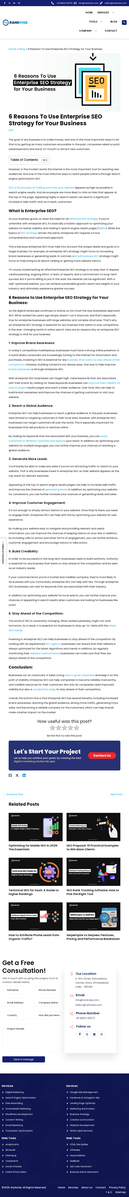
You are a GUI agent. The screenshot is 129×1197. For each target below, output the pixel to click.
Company (85, 30)
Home (89, 12)
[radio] (53, 728)
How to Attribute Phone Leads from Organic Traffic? (34, 937)
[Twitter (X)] (9, 3)
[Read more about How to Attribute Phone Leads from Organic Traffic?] (35, 916)
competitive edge (44, 689)
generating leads (56, 489)
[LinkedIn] (14, 3)
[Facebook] (4, 3)
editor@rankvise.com (89, 1005)
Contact (111, 30)
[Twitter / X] (17, 775)
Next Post (118, 794)
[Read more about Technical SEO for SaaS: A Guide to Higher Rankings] (35, 871)
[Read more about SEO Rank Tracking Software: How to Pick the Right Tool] (93, 871)
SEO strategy (29, 233)
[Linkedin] (24, 775)
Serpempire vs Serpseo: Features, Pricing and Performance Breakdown (93, 937)
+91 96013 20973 (85, 1018)
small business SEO (87, 256)
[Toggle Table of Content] (43, 160)
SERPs (102, 228)
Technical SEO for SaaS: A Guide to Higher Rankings (34, 892)
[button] (124, 22)
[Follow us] (71, 1026)
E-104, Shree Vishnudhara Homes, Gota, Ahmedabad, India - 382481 (92, 983)
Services (103, 12)
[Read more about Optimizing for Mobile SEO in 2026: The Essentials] (35, 827)
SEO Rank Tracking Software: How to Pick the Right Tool (93, 892)
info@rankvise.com (87, 1000)
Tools (93, 21)
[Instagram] (19, 3)
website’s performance (44, 653)
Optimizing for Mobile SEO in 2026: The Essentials (33, 847)
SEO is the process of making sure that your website (41, 187)
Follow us (83, 1026)
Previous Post (13, 794)
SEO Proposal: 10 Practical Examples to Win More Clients (93, 847)
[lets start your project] (64, 755)
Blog (113, 21)
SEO (11, 130)
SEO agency (53, 644)
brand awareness (20, 369)
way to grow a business (79, 675)
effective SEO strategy (84, 219)
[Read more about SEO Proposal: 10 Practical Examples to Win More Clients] (93, 827)
